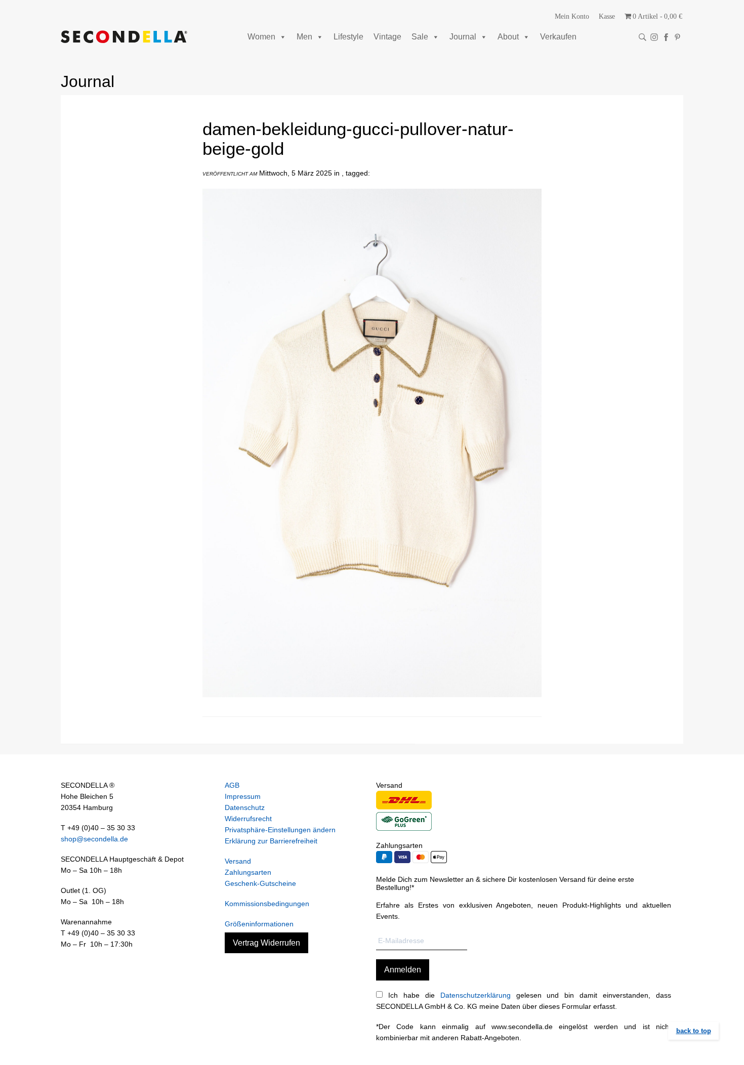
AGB (232, 785)
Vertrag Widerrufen (266, 943)
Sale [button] (419, 36)
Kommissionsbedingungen (267, 904)
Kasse (607, 16)
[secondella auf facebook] (666, 37)
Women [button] (261, 36)
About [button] (508, 36)
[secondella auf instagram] (654, 37)
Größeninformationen (259, 924)
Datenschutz (245, 807)
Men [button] (304, 36)
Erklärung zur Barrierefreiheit (271, 841)
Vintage (387, 36)
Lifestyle (348, 36)
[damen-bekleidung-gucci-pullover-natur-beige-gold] (372, 705)
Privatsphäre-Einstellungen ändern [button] (280, 830)
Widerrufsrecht (248, 819)
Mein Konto (572, 16)
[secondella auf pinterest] (677, 37)
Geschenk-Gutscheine (260, 883)
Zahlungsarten (248, 872)
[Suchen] (642, 37)
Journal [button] (462, 36)
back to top (693, 1031)
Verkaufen (558, 36)
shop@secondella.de (94, 839)
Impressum (243, 796)
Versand (238, 861)
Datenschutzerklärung (475, 995)
